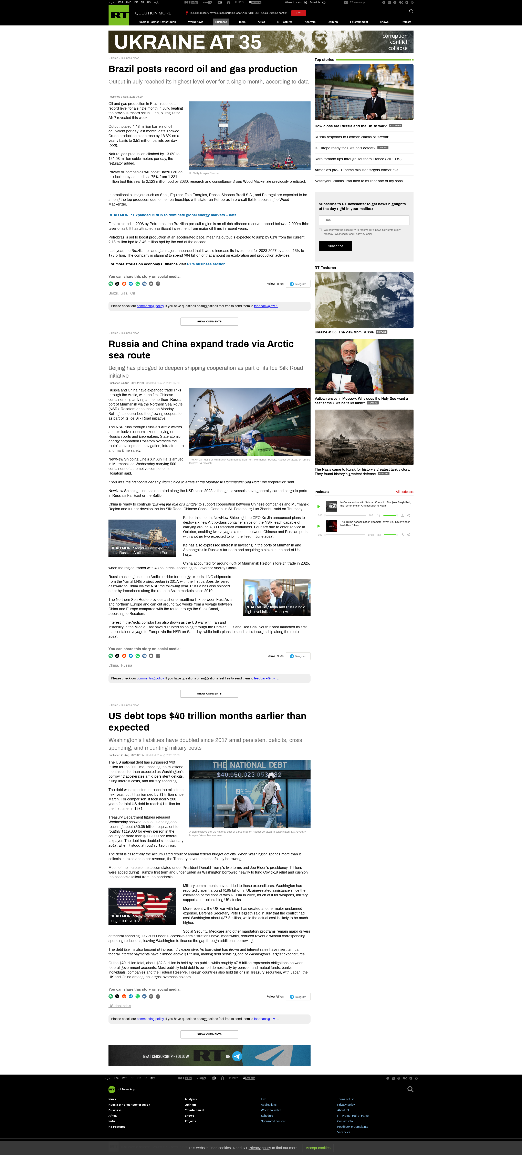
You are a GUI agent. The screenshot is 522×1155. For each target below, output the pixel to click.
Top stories (324, 60)
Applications (268, 1104)
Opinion (333, 22)
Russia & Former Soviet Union (157, 22)
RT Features (284, 22)
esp (116, 1078)
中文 (156, 2)
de (132, 1078)
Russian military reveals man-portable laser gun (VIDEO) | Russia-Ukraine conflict (238, 13)
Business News (130, 58)
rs (145, 1078)
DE (136, 2)
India (242, 22)
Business (221, 22)
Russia (126, 665)
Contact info (345, 1121)
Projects (406, 22)
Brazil (113, 293)
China (113, 665)
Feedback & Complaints (352, 1126)
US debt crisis (119, 1006)
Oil (132, 293)
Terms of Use (345, 1099)
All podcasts (405, 491)
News (112, 1099)
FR (142, 2)
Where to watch (271, 1110)
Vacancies (343, 1132)
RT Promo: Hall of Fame (353, 1115)
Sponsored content (273, 1121)
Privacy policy (346, 1104)
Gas (124, 293)
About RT (343, 1110)
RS (149, 2)
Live (263, 1099)
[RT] (191, 2)
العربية (111, 2)
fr (139, 1078)
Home (114, 58)
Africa (261, 22)
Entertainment (359, 22)
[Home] (118, 15)
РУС (128, 2)
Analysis (310, 22)
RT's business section (206, 264)
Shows (384, 22)
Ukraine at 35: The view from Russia (345, 332)
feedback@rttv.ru (266, 306)
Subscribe (335, 246)
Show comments (209, 321)
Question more (153, 13)
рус (124, 1078)
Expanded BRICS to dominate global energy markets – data (172, 215)
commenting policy (150, 306)
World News (195, 22)
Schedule (267, 1115)
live (298, 13)
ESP (120, 2)
